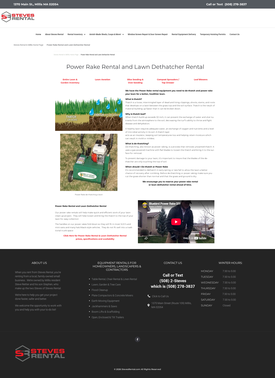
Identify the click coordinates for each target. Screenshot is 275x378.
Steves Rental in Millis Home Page (28, 45)
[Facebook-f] (137, 339)
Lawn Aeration (102, 79)
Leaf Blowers (200, 79)
